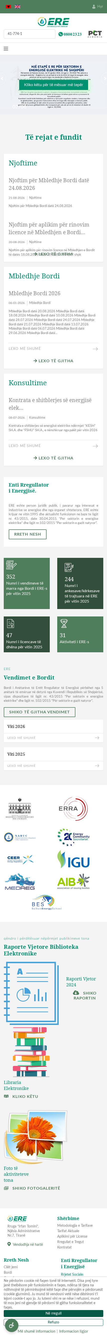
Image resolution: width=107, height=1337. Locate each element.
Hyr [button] (100, 6)
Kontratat (64, 1247)
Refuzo (53, 1322)
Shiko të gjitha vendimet (39, 712)
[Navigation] (6, 49)
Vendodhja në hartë (28, 1244)
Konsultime (37, 417)
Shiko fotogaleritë (35, 1188)
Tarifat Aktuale (68, 1231)
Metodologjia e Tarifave (75, 1225)
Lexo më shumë (25, 349)
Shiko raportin (85, 995)
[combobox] (29, 34)
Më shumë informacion (36, 1331)
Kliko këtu (24, 1097)
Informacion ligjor (73, 1331)
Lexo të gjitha (55, 254)
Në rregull (54, 1313)
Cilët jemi (11, 1267)
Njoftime (35, 198)
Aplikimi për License (72, 1236)
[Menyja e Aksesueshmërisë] (11, 1325)
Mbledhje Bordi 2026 (34, 293)
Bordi (8, 1272)
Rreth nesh (27, 534)
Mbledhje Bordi (40, 303)
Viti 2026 (16, 726)
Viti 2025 (16, 754)
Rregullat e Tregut (70, 1242)
